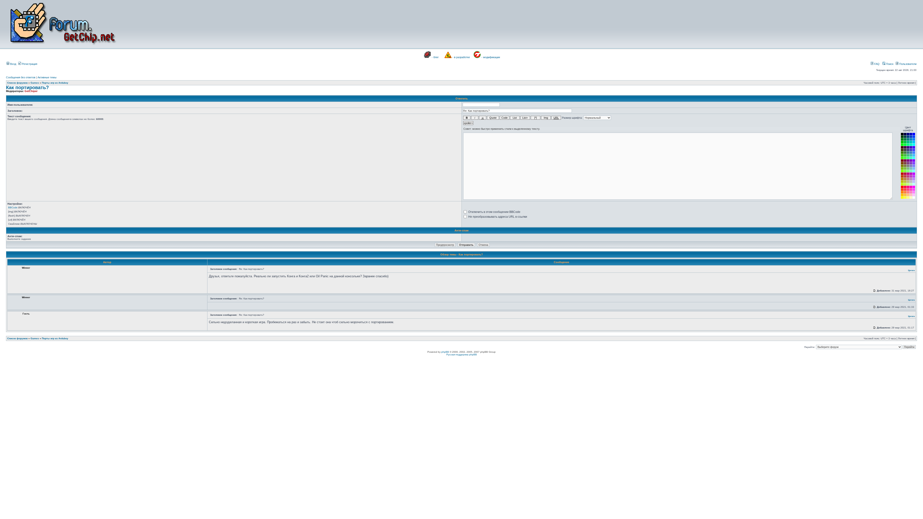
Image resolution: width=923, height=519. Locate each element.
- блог (435, 57)
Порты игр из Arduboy (55, 82)
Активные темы (46, 77)
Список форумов (17, 82)
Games (35, 82)
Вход (12, 63)
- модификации (490, 57)
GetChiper (31, 91)
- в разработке (461, 57)
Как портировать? (27, 87)
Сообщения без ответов (20, 77)
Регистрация (29, 63)
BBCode (13, 207)
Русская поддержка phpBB (461, 354)
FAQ (876, 63)
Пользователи (907, 63)
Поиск (889, 63)
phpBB (445, 352)
